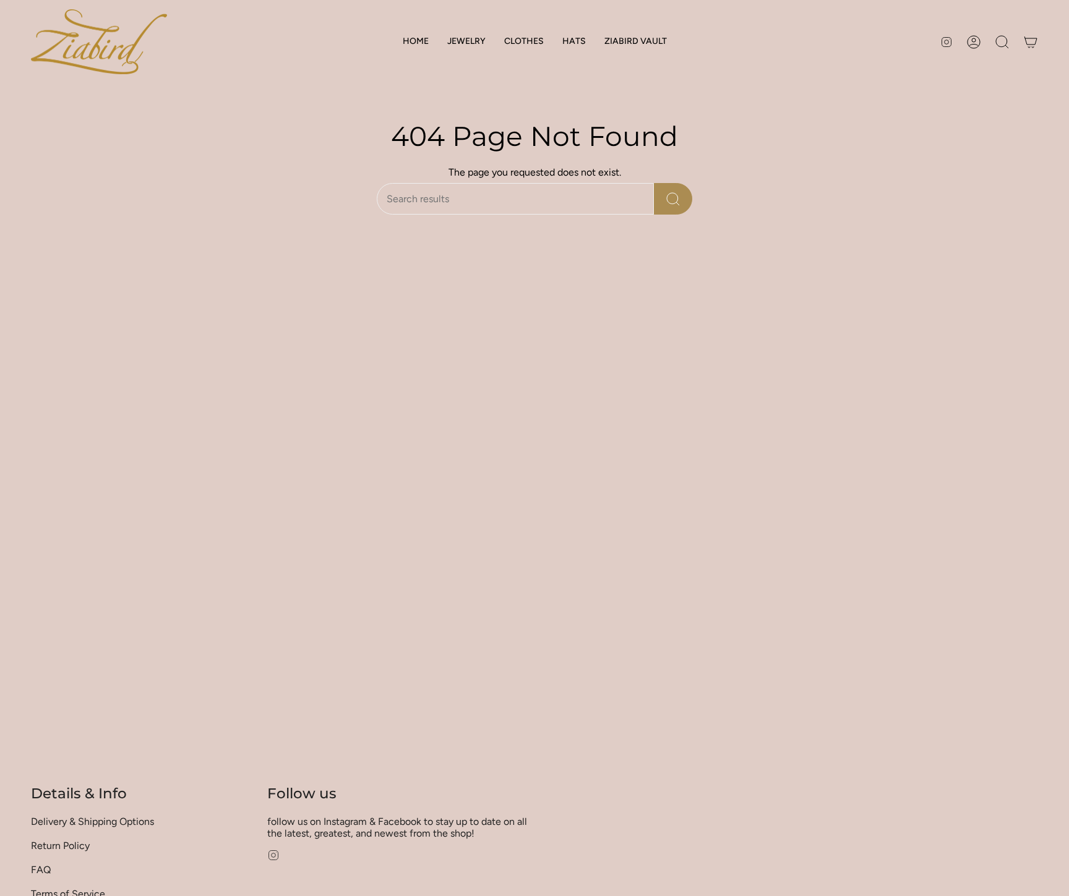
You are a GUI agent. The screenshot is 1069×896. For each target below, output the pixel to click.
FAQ (41, 870)
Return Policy (60, 845)
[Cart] (1030, 42)
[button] (466, 41)
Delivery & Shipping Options (92, 821)
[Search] (673, 199)
